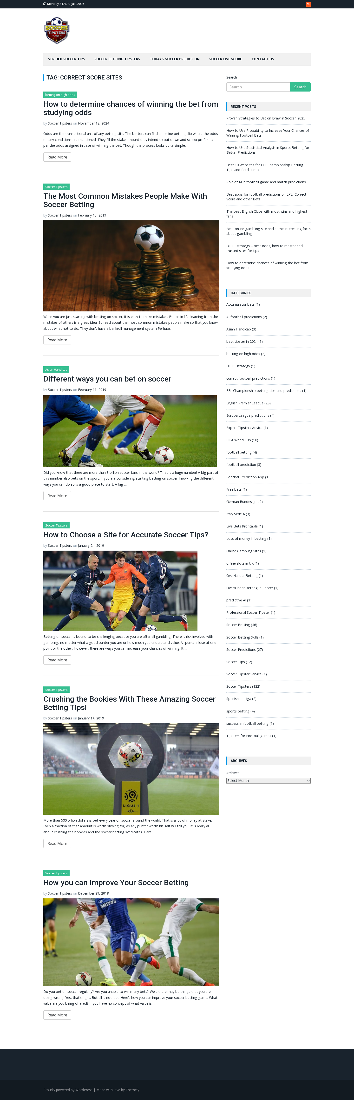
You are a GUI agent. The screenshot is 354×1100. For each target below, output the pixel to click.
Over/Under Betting (242, 575)
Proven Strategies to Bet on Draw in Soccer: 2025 (265, 118)
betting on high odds (60, 94)
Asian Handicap (56, 369)
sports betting (237, 711)
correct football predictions (248, 378)
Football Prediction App (245, 477)
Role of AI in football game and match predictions (266, 182)
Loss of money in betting (246, 538)
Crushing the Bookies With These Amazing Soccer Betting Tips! (129, 703)
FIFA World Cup (238, 440)
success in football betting (247, 723)
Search (231, 77)
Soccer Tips (235, 661)
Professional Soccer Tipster (248, 612)
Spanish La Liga (238, 698)
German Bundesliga (241, 501)
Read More (57, 157)
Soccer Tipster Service (244, 674)
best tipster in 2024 (241, 341)
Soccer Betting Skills (242, 637)
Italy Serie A (235, 514)
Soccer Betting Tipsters (117, 59)
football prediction (241, 464)
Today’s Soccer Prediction (175, 59)
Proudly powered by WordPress (67, 1089)
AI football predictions (244, 317)
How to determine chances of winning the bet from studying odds (130, 108)
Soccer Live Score (225, 59)
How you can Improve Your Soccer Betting (116, 882)
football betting (239, 452)
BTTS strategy (238, 366)
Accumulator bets (240, 304)
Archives (232, 773)
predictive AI (236, 600)
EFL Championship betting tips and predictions (263, 390)
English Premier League (244, 403)
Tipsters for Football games (248, 735)
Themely (132, 1089)
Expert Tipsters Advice (244, 427)
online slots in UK (240, 563)
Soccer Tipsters (60, 123)
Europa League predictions (247, 415)
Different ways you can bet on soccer (107, 378)
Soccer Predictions (241, 649)
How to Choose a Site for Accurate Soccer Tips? (125, 534)
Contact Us (263, 59)
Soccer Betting (238, 624)
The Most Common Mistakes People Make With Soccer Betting (125, 200)
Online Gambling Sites (243, 551)
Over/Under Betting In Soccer (249, 588)
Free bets (234, 489)
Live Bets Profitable (242, 526)
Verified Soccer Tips (66, 59)
